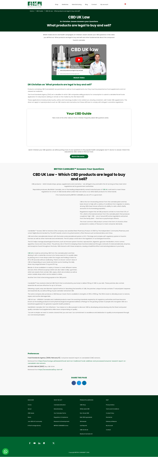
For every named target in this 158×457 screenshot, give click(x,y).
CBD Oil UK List (84, 430)
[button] (28, 131)
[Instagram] (49, 443)
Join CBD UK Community (35, 421)
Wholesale (83, 421)
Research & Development (61, 421)
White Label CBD (85, 409)
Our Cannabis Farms (60, 413)
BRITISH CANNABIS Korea (61, 425)
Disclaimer (109, 417)
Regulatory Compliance (61, 417)
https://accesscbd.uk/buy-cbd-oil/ (50, 370)
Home (29, 405)
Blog (86, 4)
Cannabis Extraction (60, 405)
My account (104, 4)
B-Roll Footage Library (34, 425)
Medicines (65, 4)
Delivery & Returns (111, 421)
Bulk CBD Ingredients (86, 417)
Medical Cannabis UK (86, 434)
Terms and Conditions (112, 409)
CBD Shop (83, 405)
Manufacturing (76, 4)
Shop (56, 4)
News (29, 417)
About (29, 409)
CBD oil (30, 253)
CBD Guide (31, 413)
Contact (94, 4)
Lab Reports (83, 425)
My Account (109, 425)
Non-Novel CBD (84, 413)
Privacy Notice (110, 405)
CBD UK (105, 189)
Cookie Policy (110, 413)
